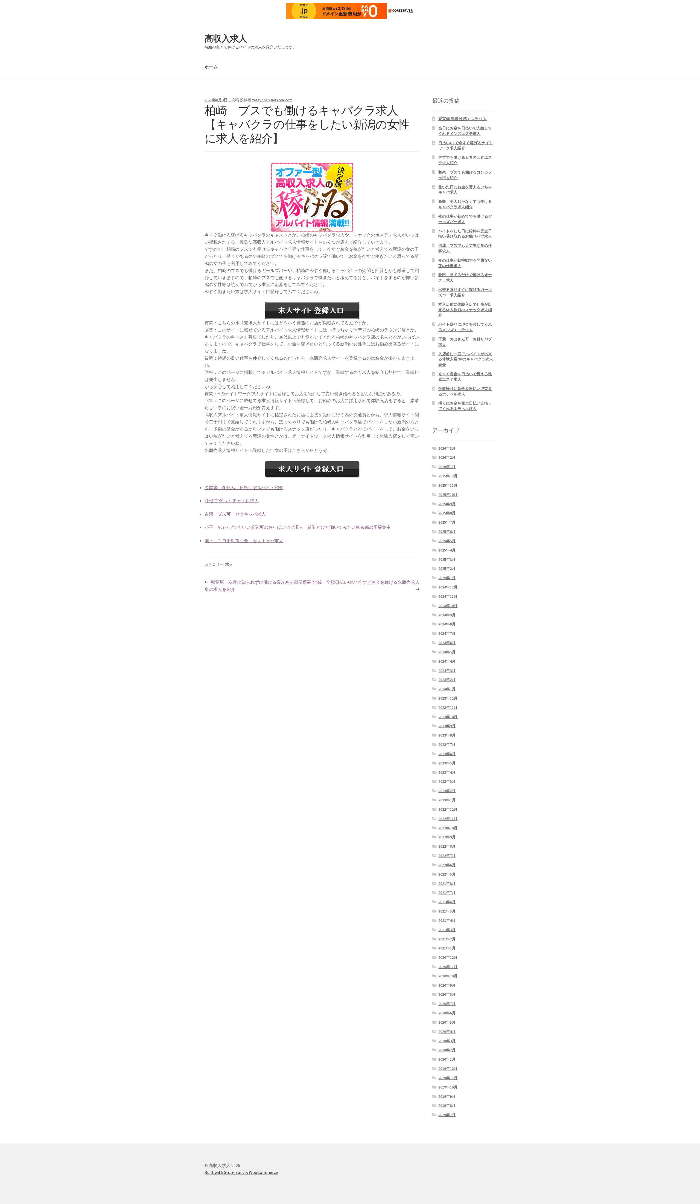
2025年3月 (447, 559)
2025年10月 (447, 494)
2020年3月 (447, 1040)
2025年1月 (447, 577)
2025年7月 (447, 522)
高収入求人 (226, 38)
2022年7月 (447, 855)
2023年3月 (447, 781)
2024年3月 (447, 670)
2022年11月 (447, 818)
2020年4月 (447, 1031)
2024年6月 (447, 642)
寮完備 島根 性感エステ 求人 (462, 118)
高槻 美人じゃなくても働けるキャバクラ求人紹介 (465, 204)
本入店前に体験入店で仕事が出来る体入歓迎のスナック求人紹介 (465, 310)
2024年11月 (447, 596)
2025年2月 (447, 568)
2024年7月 (447, 633)
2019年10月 (447, 1087)
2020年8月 (447, 994)
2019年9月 (447, 1096)
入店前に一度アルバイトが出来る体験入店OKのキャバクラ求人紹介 (465, 359)
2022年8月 (447, 846)
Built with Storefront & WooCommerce (241, 1172)
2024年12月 (447, 587)
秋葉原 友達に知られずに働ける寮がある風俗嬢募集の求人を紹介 (258, 586)
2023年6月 (447, 753)
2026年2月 (447, 457)
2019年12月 (447, 1068)
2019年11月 (447, 1077)
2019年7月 (447, 1114)
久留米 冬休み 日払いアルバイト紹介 (244, 487)
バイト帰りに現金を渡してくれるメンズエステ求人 (465, 327)
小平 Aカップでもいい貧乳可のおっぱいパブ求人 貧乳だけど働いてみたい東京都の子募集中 (298, 527)
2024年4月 (447, 661)
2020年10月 (447, 976)
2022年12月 (447, 809)
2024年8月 (447, 624)
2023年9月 (447, 725)
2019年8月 (447, 1105)
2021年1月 (447, 948)
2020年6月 (447, 1012)
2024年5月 (447, 651)
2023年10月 (447, 716)
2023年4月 (447, 772)
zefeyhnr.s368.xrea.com (272, 99)
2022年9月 (447, 837)
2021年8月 (447, 883)
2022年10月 (447, 827)
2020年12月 (447, 957)
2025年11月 (447, 485)
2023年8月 (447, 735)
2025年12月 (447, 475)
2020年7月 (447, 1003)
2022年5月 (447, 874)
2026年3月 (447, 448)
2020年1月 (447, 1059)
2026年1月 (447, 466)
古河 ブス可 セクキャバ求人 (235, 514)
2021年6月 (447, 901)
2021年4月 (447, 920)
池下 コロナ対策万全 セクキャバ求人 (244, 540)
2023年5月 (447, 763)
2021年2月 (447, 939)
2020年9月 (447, 985)
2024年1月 (447, 688)
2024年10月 (447, 605)
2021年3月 (447, 929)
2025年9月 (447, 503)
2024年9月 (447, 615)
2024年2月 (447, 679)
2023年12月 (447, 698)
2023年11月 (447, 707)
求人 (229, 564)
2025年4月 (447, 550)
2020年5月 (447, 1022)
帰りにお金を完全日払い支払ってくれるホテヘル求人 (465, 406)
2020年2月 (447, 1049)
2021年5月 (447, 911)
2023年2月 (447, 790)
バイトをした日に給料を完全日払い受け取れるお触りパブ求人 (465, 234)
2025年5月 (447, 540)
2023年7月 (447, 744)
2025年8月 (447, 512)
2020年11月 (447, 966)
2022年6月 (447, 864)
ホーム (211, 67)
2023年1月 (447, 800)
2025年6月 (447, 531)
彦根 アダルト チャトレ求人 (232, 500)
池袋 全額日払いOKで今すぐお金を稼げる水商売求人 (366, 586)
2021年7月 (447, 892)
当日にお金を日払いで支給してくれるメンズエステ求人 (465, 131)
